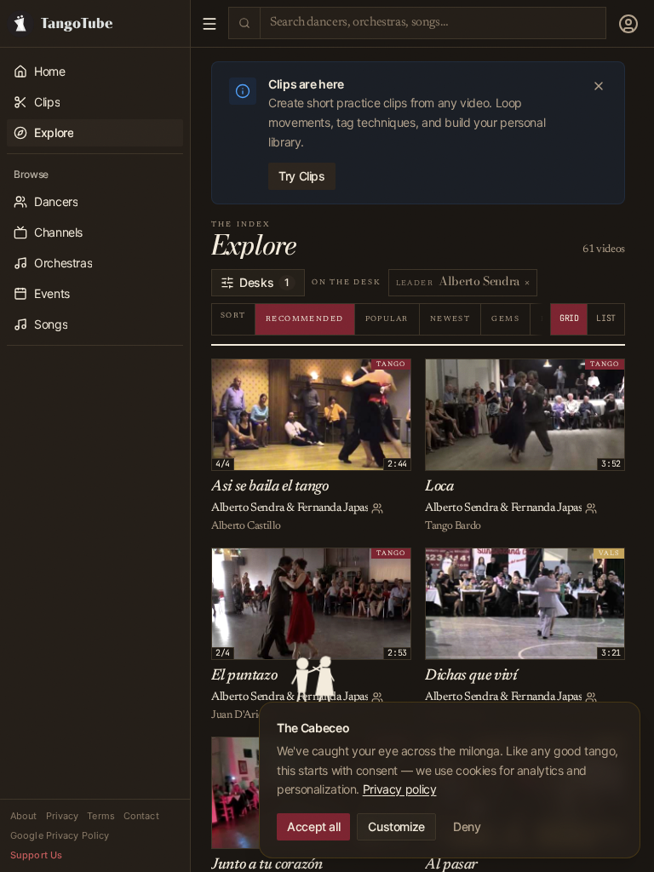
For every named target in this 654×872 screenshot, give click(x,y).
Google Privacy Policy (59, 835)
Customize (396, 826)
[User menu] (628, 24)
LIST (606, 318)
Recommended (305, 319)
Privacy (62, 816)
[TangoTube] (95, 23)
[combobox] (433, 22)
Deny (467, 826)
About (23, 816)
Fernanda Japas (333, 508)
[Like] (227, 374)
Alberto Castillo (246, 525)
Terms (101, 816)
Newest (450, 319)
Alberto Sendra (247, 508)
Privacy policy (400, 789)
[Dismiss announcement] (599, 86)
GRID (569, 318)
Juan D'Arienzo (245, 714)
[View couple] (377, 508)
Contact (141, 816)
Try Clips (301, 176)
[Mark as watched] (264, 374)
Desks (264, 282)
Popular (387, 319)
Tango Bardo (453, 525)
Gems (505, 319)
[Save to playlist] (246, 374)
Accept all (313, 826)
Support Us (36, 855)
